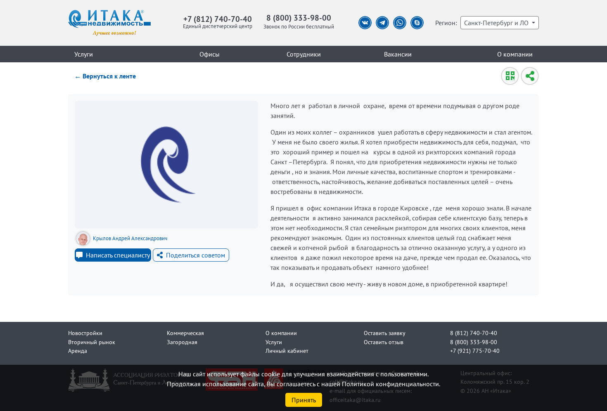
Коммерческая (185, 333)
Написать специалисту (118, 255)
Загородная (182, 342)
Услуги (83, 54)
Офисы (209, 54)
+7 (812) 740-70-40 (217, 19)
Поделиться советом (195, 255)
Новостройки (85, 333)
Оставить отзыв (383, 342)
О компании (515, 54)
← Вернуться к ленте (105, 76)
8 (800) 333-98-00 (298, 17)
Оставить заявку (384, 333)
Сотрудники (304, 54)
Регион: (446, 23)
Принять (304, 400)
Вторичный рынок (91, 342)
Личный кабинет (287, 350)
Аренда (77, 350)
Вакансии (398, 54)
